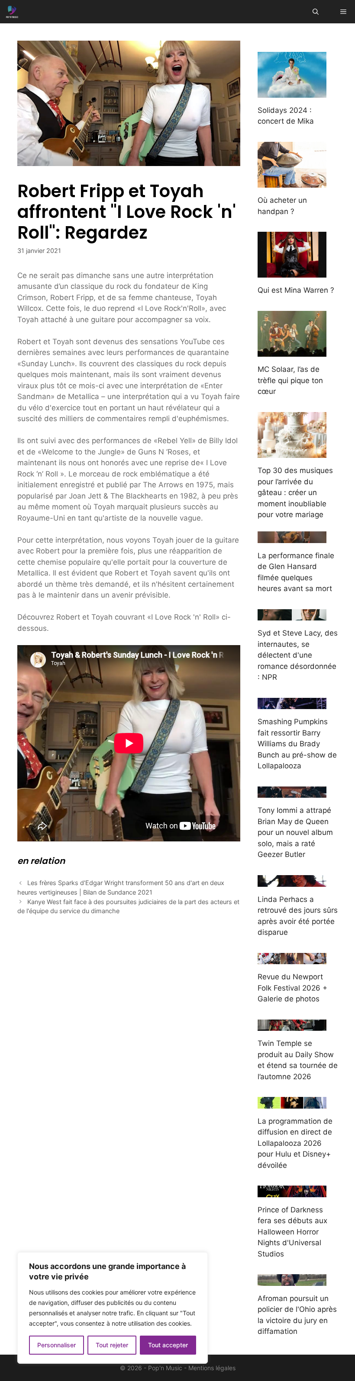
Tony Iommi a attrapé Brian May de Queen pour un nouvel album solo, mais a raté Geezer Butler (295, 832)
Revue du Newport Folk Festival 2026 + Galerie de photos (292, 987)
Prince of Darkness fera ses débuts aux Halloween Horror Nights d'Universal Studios (292, 1231)
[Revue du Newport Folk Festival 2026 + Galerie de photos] (292, 958)
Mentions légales (212, 1367)
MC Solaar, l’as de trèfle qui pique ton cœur (290, 380)
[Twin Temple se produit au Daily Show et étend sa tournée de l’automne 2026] (292, 1025)
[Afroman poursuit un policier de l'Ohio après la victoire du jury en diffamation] (292, 1280)
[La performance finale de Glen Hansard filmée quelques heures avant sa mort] (292, 537)
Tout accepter (168, 1345)
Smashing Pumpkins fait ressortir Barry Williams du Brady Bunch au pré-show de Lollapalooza (297, 743)
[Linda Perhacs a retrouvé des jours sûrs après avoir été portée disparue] (292, 880)
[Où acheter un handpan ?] (292, 182)
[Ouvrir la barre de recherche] (315, 11)
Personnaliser (56, 1345)
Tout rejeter (112, 1345)
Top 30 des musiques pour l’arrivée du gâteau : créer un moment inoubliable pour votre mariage (295, 492)
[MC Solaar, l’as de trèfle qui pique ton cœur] (292, 351)
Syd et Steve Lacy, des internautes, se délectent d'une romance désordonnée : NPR (298, 655)
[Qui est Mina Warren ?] (292, 272)
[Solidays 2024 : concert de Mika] (292, 91)
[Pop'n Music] (12, 11)
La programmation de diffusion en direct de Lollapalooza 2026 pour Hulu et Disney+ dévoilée (295, 1143)
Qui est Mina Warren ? (296, 290)
